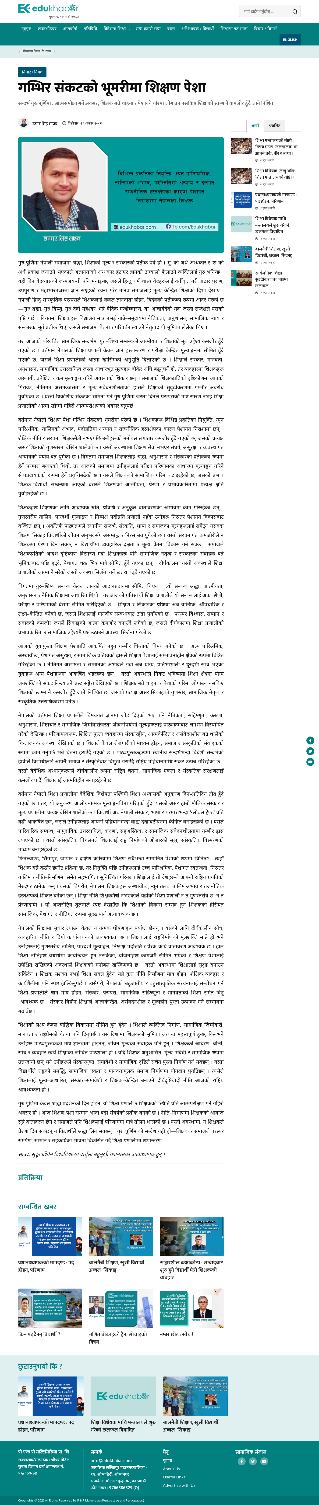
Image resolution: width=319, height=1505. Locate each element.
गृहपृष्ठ (26, 28)
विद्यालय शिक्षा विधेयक (37, 51)
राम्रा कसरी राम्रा (148, 28)
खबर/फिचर (47, 28)
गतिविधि (90, 28)
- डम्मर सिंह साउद (43, 123)
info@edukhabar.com (111, 1460)
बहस (171, 28)
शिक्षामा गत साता (234, 28)
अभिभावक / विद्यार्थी (197, 28)
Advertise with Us (179, 1485)
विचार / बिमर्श (265, 28)
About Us (171, 1468)
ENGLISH (290, 40)
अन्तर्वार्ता (70, 28)
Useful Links (174, 1477)
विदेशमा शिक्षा (115, 28)
